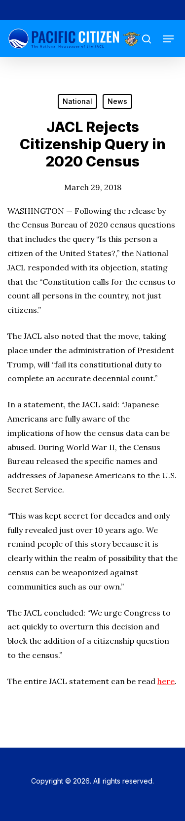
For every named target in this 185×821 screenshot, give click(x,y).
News (117, 101)
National (77, 101)
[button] (168, 39)
